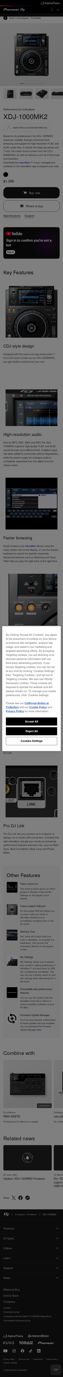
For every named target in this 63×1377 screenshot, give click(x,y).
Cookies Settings (32, 741)
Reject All (32, 731)
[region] (31, 688)
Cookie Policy (38, 707)
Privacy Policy (15, 711)
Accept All (31, 721)
